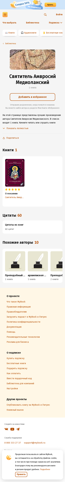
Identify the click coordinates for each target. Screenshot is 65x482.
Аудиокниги (30, 32)
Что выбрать (9, 22)
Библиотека (32, 22)
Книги (11, 32)
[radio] (6, 189)
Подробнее (45, 469)
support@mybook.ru (34, 442)
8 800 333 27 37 (12, 442)
